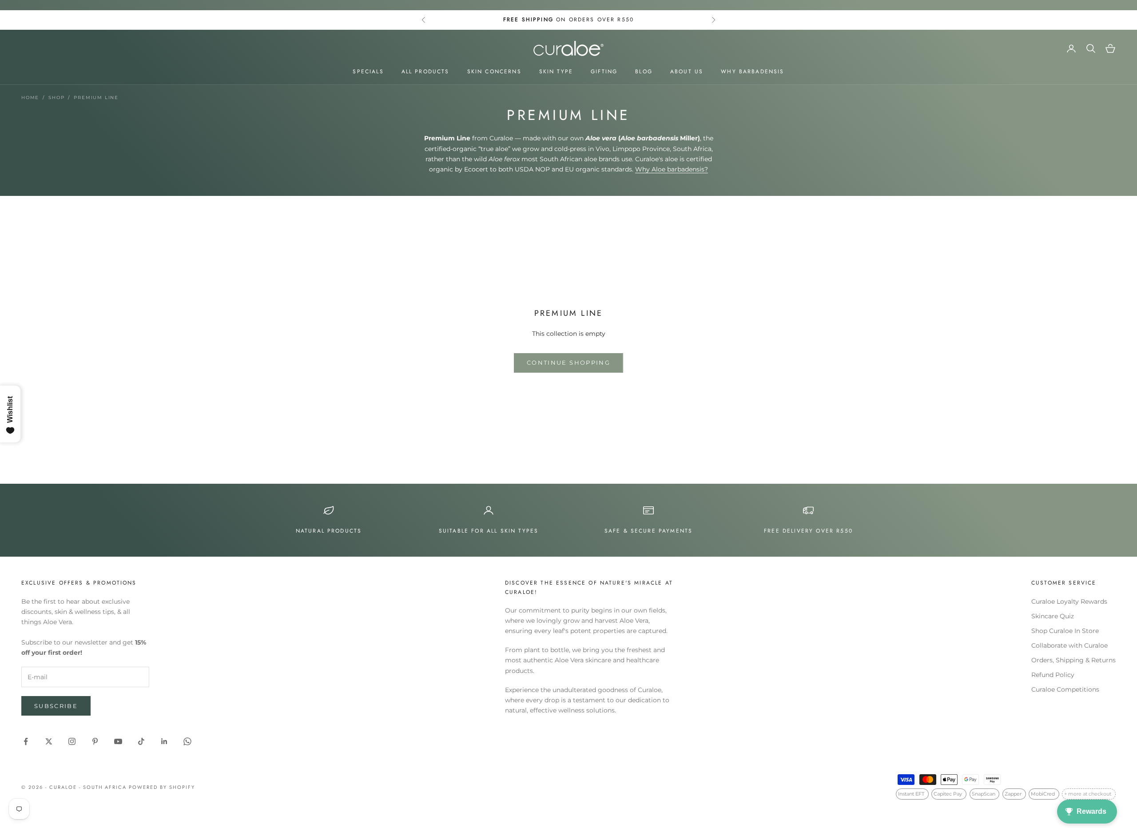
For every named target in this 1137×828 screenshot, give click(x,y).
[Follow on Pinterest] (95, 741)
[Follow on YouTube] (118, 741)
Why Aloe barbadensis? (671, 169)
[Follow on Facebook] (25, 741)
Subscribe (56, 705)
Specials (368, 72)
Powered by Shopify (162, 787)
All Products (425, 72)
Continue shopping (568, 362)
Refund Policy (1052, 675)
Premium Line (96, 97)
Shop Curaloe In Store (1065, 631)
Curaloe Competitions (1065, 689)
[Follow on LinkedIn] (164, 741)
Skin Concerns (494, 72)
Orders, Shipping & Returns (1073, 660)
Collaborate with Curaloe (1069, 645)
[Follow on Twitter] (48, 741)
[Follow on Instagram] (72, 741)
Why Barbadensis (752, 72)
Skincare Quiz (1052, 616)
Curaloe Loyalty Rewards (1069, 601)
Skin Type (556, 72)
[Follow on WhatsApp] (187, 741)
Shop (56, 97)
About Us (686, 72)
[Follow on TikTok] (141, 741)
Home (30, 97)
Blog (643, 72)
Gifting (604, 72)
